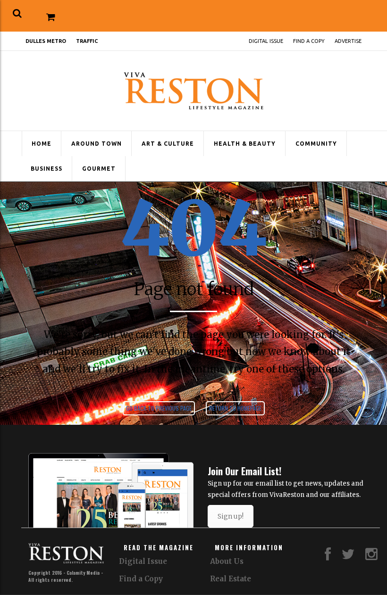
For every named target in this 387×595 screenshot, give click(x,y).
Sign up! (231, 516)
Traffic (87, 41)
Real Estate (230, 578)
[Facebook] (328, 556)
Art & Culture (168, 143)
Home (41, 143)
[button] (17, 13)
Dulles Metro (45, 41)
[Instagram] (371, 556)
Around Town (96, 143)
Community (316, 143)
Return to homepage (235, 408)
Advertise (348, 41)
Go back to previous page (159, 408)
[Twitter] (348, 556)
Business (46, 168)
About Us (227, 561)
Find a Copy (309, 41)
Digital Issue (266, 41)
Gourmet (99, 168)
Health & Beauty (245, 143)
